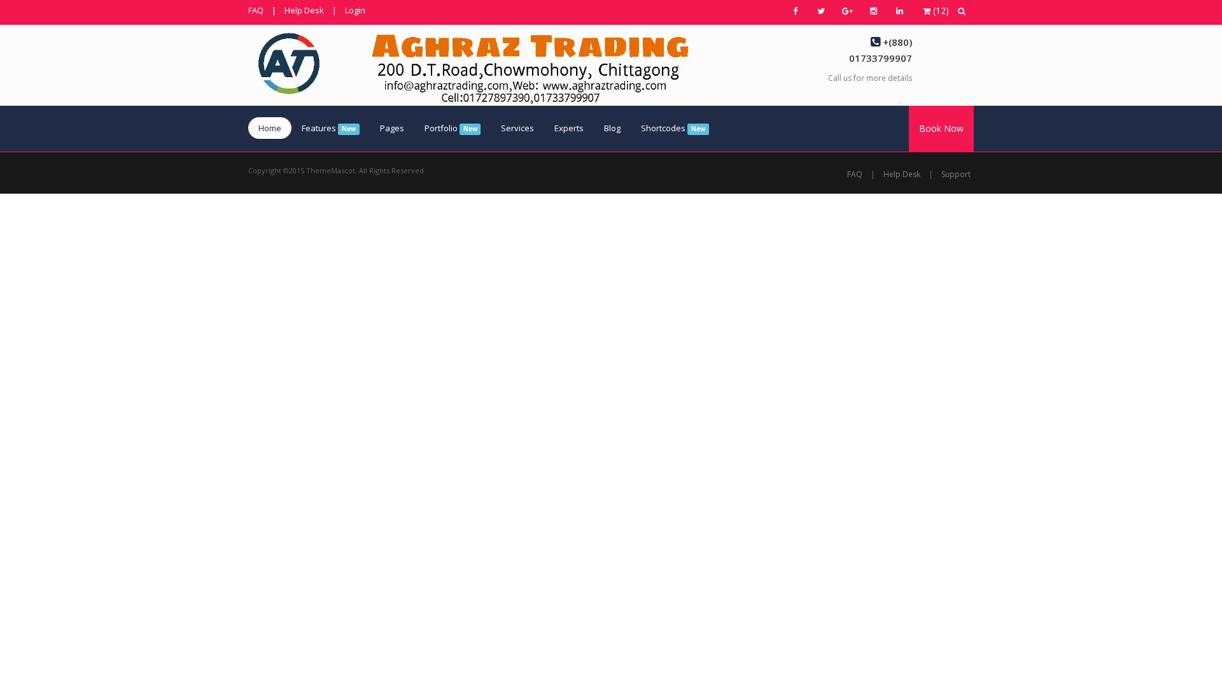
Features (329, 128)
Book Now (941, 128)
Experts (569, 128)
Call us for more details (870, 78)
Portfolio (451, 128)
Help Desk (304, 10)
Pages (392, 128)
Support (956, 174)
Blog (612, 128)
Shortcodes (673, 128)
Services (517, 128)
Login (355, 10)
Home (269, 128)
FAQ (255, 10)
